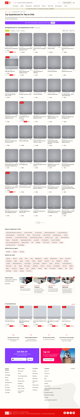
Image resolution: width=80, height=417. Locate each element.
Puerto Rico (28, 271)
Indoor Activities (46, 235)
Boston (6, 378)
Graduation (35, 379)
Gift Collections (45, 240)
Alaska (7, 268)
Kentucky (65, 266)
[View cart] (73, 2)
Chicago (7, 380)
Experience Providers (49, 395)
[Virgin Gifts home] (8, 2)
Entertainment (9, 237)
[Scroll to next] (74, 304)
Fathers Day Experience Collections (14, 232)
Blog (45, 379)
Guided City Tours (49, 237)
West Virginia (27, 266)
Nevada (46, 258)
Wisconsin (57, 263)
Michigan (66, 261)
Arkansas (40, 268)
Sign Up (30, 359)
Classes (7, 240)
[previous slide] (6, 40)
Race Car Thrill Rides (55, 240)
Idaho (27, 268)
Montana (49, 266)
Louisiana (8, 263)
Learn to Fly (20, 379)
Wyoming (22, 271)
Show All (68, 304)
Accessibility (47, 386)
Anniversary (35, 374)
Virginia (33, 261)
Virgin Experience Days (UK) (50, 400)
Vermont (15, 271)
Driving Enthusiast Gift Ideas (36, 237)
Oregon (50, 263)
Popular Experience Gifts (26, 240)
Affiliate (46, 383)
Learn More (57, 8)
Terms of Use (15, 414)
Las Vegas (7, 392)
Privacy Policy (22, 414)
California (8, 258)
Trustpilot (72, 369)
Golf (32, 242)
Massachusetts (53, 258)
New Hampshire (56, 266)
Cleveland (8, 251)
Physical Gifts (15, 240)
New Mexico (35, 266)
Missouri (42, 266)
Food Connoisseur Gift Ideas (21, 237)
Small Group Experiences (49, 232)
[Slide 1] (9, 90)
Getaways (38, 242)
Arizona (61, 258)
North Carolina (36, 263)
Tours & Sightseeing (22, 376)
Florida (20, 258)
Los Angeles (7, 375)
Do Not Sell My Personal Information (33, 414)
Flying (56, 237)
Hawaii (15, 261)
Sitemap (46, 397)
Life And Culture (38, 232)
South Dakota (53, 268)
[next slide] (16, 40)
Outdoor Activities (28, 232)
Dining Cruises (21, 381)
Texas (31, 258)
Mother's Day (35, 385)
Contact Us (47, 374)
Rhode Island (9, 266)
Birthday (34, 371)
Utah (15, 266)
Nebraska (60, 268)
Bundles (61, 242)
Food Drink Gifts (20, 235)
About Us (46, 371)
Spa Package (21, 386)
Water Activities (25, 242)
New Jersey (67, 258)
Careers (46, 376)
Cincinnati (22, 251)
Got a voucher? (67, 2)
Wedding (34, 376)
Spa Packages (21, 245)
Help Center (7, 283)
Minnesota (44, 263)
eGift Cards (20, 371)
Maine (45, 268)
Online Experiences (64, 237)
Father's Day (35, 387)
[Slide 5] (70, 183)
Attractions (54, 242)
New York (15, 258)
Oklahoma (33, 268)
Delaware (22, 268)
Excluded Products (48, 392)
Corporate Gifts (48, 381)
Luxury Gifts (36, 240)
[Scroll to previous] (72, 304)
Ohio (10, 11)
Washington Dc (38, 258)
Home (6, 11)
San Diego (7, 387)
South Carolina (27, 263)
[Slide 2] (10, 90)
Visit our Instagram (48, 360)
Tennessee (46, 261)
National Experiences (17, 263)
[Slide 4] (27, 183)
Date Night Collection (11, 245)
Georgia (21, 261)
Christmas (34, 390)
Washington (58, 261)
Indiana (20, 266)
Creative (66, 235)
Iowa (66, 268)
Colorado (27, 261)
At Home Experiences (66, 263)
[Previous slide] (17, 9)
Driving (28, 235)
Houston (7, 385)
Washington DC (8, 382)
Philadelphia (7, 390)
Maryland (40, 261)
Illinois (26, 258)
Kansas (71, 268)
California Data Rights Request (48, 414)
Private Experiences (10, 235)
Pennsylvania (9, 261)
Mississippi (8, 271)
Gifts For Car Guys (36, 235)
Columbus (15, 251)
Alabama (71, 266)
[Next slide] (62, 9)
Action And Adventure (62, 232)
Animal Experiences (57, 235)
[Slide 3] (11, 90)
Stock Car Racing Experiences (12, 242)
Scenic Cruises (46, 242)
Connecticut (14, 268)
